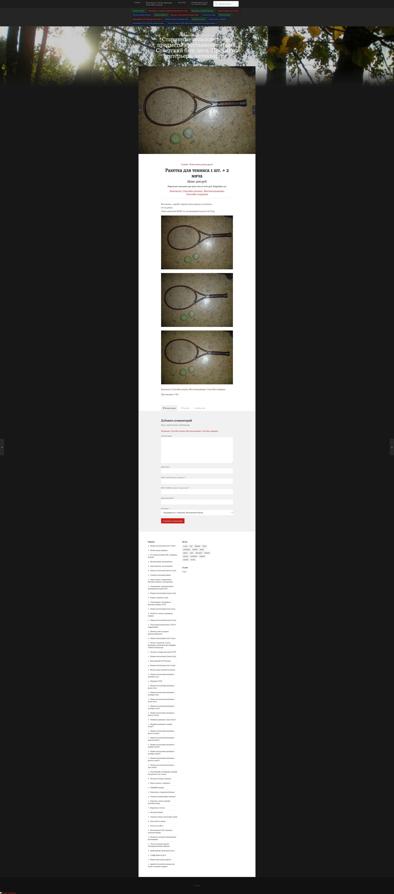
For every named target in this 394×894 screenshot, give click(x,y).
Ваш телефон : (175, 488)
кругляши (199, 553)
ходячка (185, 559)
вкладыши (186, 549)
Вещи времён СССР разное (160, 661)
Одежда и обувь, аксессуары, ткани (177, 19)
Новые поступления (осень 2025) (163, 593)
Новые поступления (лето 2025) (162, 609)
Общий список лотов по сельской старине (199, 3)
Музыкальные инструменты (161, 561)
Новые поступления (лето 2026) (162, 546)
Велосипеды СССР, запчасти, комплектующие (148, 23)
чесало (193, 559)
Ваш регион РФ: (168, 498)
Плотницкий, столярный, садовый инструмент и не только (168, 11)
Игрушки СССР (156, 681)
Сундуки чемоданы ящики (160, 575)
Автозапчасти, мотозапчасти (161, 566)
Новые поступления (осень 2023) (163, 656)
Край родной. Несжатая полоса (162, 851)
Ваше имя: (165, 467)
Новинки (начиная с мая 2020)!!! (163, 720)
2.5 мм (185, 546)
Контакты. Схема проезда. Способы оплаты (159, 3)
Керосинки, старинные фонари (202, 11)
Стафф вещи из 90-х (158, 855)
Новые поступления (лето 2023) (162, 665)
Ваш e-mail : (173, 477)
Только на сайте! (138, 11)
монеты (185, 556)
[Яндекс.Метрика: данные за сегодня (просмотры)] (8, 893)
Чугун (204, 546)
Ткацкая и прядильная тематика (228, 11)
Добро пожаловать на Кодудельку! (197, 35)
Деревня (197, 546)
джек (191, 553)
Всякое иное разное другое (160, 859)
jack (191, 546)
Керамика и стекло (198, 19)
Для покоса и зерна (208, 15)
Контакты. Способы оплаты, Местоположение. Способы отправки (197, 193)
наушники (194, 556)
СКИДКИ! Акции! (157, 787)
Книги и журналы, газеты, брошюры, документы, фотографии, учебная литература (162, 645)
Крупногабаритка (161, 15)
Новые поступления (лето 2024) (162, 638)
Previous (140, 110)
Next (253, 110)
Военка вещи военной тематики (162, 670)
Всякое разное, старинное (218, 19)
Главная (137, 2)
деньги (185, 553)
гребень (194, 549)
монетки (207, 553)
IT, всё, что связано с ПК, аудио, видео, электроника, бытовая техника (191, 23)
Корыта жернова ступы (159, 597)
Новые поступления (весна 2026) (163, 570)
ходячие (202, 556)
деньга (202, 549)
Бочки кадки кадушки (158, 550)
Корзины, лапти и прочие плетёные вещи (184, 15)
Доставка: (165, 508)
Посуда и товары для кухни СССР (163, 652)
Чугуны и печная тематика (142, 15)
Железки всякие (224, 15)
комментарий (166, 436)
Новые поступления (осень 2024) (163, 620)
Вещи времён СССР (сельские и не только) (147, 19)
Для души (182, 2)
